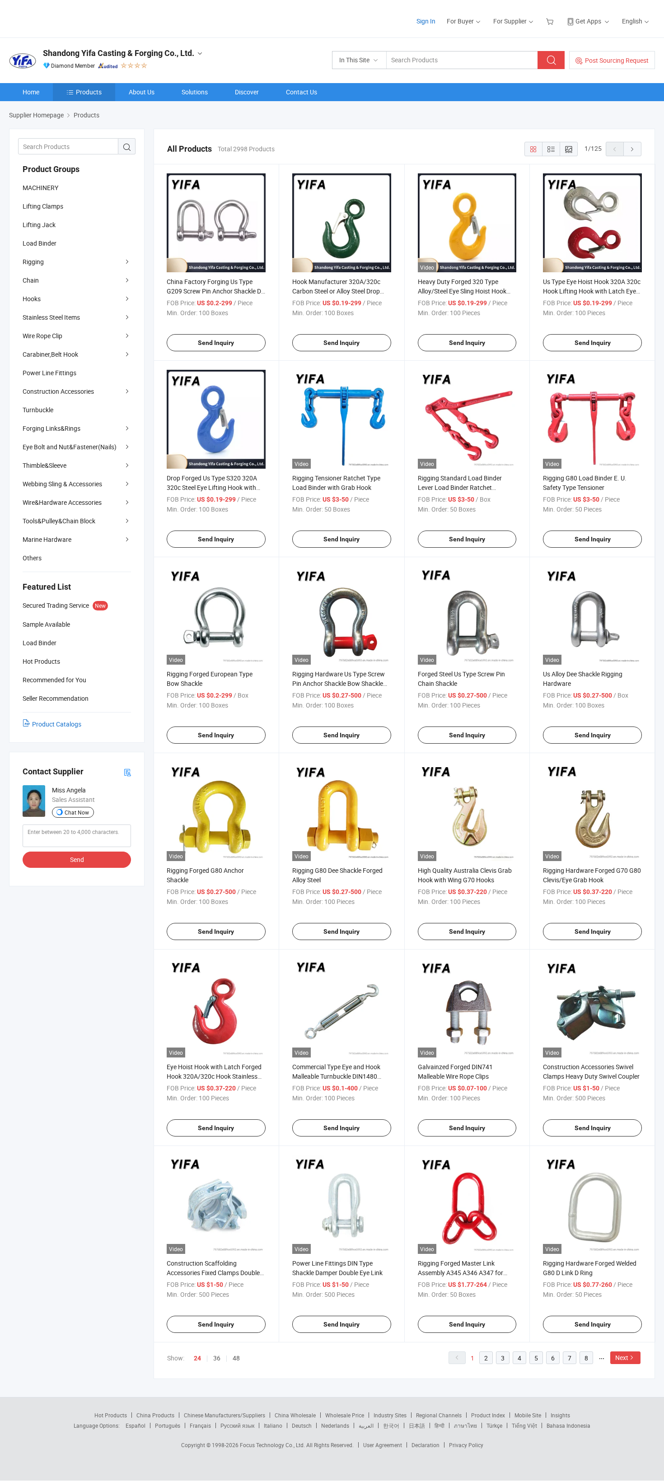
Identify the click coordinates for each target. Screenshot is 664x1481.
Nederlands (335, 1425)
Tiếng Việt (524, 1425)
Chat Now (77, 812)
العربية (366, 1425)
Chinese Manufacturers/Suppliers (224, 1415)
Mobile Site (527, 1415)
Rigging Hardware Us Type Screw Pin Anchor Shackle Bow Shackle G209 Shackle (338, 683)
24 (197, 1358)
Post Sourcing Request (617, 60)
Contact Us (301, 92)
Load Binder (39, 243)
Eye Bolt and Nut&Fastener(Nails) (70, 446)
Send (77, 859)
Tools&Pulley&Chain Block (59, 521)
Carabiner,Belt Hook (50, 354)
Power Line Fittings (49, 372)
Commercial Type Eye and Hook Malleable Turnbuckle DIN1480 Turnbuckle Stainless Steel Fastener (341, 1076)
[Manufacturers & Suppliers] (67, 17)
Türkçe (494, 1425)
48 (236, 1358)
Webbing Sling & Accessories (62, 484)
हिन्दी (439, 1425)
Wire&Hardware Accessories (62, 502)
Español (135, 1425)
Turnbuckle (38, 409)
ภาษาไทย (465, 1425)
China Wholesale (295, 1415)
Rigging (33, 261)
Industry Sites (390, 1415)
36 (216, 1358)
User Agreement (382, 1444)
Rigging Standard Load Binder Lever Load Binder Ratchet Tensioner (460, 487)
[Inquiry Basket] (551, 21)
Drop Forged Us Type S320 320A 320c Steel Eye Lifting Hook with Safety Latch (212, 487)
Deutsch (302, 1425)
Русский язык (237, 1425)
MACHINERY (40, 187)
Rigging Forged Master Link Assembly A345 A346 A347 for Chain (460, 1272)
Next (621, 1357)
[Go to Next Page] (632, 149)
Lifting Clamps (43, 206)
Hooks (32, 298)
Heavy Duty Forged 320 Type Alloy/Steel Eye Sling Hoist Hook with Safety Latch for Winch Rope (464, 291)
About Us (141, 92)
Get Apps (588, 21)
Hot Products (110, 1415)
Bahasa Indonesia (568, 1425)
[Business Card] (127, 772)
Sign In (425, 21)
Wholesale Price (344, 1415)
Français (200, 1425)
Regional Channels (439, 1415)
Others (32, 558)
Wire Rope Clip (42, 335)
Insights (560, 1415)
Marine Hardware (47, 539)
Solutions (195, 92)
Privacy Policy (466, 1444)
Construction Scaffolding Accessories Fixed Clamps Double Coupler (213, 1272)
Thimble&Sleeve (44, 465)
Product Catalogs (56, 724)
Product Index (488, 1415)
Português (167, 1425)
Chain (31, 280)
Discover (247, 92)
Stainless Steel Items (51, 317)
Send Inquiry (216, 342)
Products (89, 92)
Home (31, 92)
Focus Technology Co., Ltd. (273, 1444)
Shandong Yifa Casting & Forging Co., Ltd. (118, 53)
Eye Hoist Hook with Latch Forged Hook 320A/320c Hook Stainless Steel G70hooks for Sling (214, 1076)
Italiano (273, 1425)
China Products (155, 1415)
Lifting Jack (39, 224)
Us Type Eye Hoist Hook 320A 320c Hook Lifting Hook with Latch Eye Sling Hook (592, 291)
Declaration (425, 1444)
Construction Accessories (58, 391)
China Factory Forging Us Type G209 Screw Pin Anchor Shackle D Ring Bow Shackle (214, 291)
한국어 (391, 1425)
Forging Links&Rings (51, 428)
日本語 (417, 1425)
